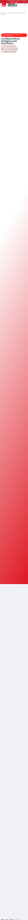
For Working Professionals (12, 35)
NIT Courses (6, 12)
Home (2, 12)
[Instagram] (13, 2)
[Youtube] (16, 2)
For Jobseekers (16, 34)
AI (10, 12)
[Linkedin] (15, 2)
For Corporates (7, 34)
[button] (26, 5)
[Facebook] (11, 2)
